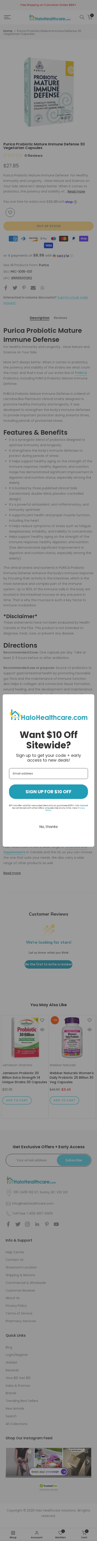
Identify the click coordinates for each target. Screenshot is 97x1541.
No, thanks (48, 826)
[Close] (88, 699)
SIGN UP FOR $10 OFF (48, 792)
